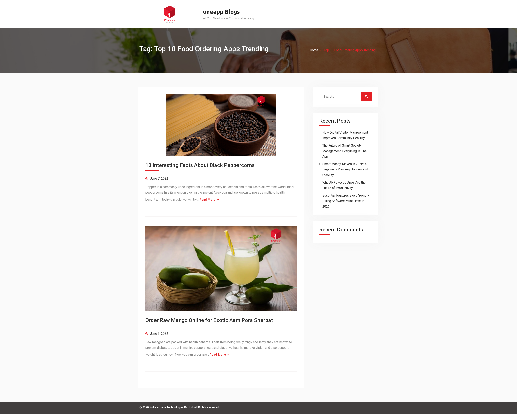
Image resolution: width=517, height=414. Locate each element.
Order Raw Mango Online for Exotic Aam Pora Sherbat (209, 320)
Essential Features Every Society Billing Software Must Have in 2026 (345, 200)
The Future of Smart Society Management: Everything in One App (344, 151)
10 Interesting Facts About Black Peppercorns (200, 165)
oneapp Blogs (221, 11)
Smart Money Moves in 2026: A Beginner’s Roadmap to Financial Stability (345, 169)
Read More (207, 199)
